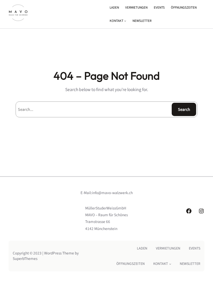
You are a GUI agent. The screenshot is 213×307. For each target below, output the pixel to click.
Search (184, 109)
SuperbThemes (25, 258)
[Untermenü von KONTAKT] (125, 21)
